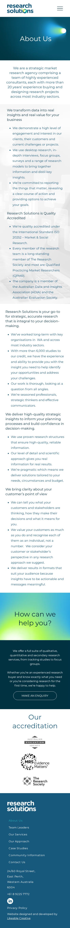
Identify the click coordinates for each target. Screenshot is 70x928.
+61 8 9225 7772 (18, 894)
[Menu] (60, 8)
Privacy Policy (17, 908)
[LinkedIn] (10, 901)
